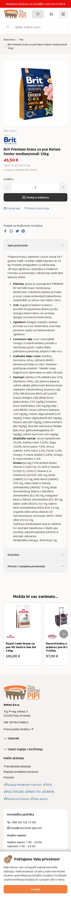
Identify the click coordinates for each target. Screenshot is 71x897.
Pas (21, 39)
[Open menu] (63, 14)
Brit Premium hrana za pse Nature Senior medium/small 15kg (37, 46)
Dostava (13, 554)
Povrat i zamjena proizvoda (26, 566)
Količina (8, 179)
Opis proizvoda (18, 245)
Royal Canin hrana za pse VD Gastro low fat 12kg (21, 647)
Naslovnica (9, 39)
